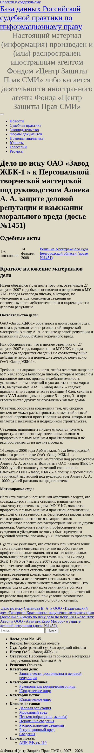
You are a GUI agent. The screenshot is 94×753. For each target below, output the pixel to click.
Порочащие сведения (36, 721)
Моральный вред (33, 712)
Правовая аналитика (26, 138)
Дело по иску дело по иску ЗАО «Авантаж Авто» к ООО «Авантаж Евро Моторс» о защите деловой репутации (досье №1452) (47, 621)
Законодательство (24, 130)
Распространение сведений (41, 725)
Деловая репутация (35, 708)
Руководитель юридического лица (47, 686)
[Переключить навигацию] (2, 114)
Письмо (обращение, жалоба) (43, 717)
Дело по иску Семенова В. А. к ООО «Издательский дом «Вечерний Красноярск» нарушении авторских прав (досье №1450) (47, 612)
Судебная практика (25, 125)
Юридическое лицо (35, 691)
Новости (17, 121)
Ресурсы (16, 151)
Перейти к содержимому (20, 2)
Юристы (17, 143)
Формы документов (26, 134)
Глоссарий (18, 147)
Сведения (27, 734)
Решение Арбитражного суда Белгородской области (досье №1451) (64, 253)
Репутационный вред (36, 730)
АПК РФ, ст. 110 (33, 743)
